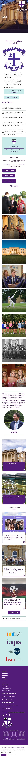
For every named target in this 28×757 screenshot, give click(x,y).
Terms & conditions (6, 688)
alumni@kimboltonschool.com (15, 149)
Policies (4, 682)
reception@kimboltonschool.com (10, 705)
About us (4, 671)
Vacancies (4, 679)
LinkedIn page (12, 131)
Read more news (14, 612)
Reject (9, 754)
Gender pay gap (6, 690)
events (20, 122)
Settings (15, 754)
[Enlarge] (14, 141)
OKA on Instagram (9, 181)
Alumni (3, 677)
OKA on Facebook (9, 170)
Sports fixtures (5, 684)
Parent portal (5, 686)
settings (11, 752)
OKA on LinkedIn (8, 175)
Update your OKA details (11, 97)
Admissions (5, 675)
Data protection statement (13, 618)
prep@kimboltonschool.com (8, 696)
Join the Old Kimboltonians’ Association (14, 91)
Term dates (5, 673)
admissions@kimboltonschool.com (16, 712)
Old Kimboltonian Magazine (17, 125)
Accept (4, 754)
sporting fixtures (9, 123)
